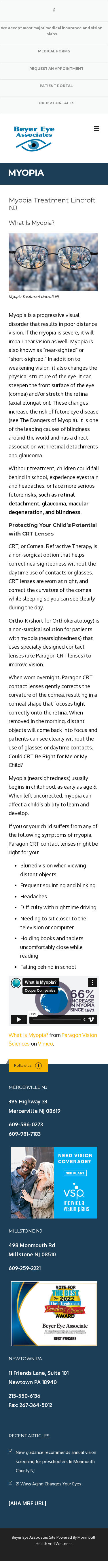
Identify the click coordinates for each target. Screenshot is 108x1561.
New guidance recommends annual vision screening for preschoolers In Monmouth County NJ (56, 1462)
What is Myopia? (28, 1035)
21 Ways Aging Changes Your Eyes (48, 1484)
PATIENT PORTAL (56, 86)
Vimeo (45, 1043)
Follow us (22, 1065)
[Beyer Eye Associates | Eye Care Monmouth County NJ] (34, 138)
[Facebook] (54, 10)
